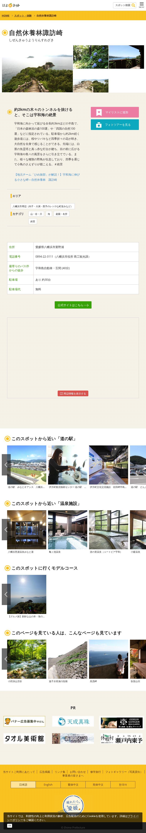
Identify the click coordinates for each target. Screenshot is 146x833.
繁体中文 (73, 784)
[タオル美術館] (24, 738)
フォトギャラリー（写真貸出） (124, 772)
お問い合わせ (78, 772)
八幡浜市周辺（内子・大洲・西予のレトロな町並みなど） (43, 206)
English (48, 784)
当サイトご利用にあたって (19, 772)
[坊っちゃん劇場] (73, 738)
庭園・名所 (61, 214)
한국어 (123, 784)
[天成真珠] (73, 721)
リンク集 (60, 772)
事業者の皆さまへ (73, 775)
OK (9, 825)
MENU (141, 7)
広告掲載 (45, 772)
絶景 (32, 221)
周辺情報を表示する (74, 393)
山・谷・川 (36, 214)
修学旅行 (95, 772)
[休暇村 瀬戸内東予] (121, 738)
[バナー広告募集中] (24, 721)
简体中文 (98, 784)
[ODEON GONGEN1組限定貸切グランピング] (121, 723)
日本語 (23, 784)
